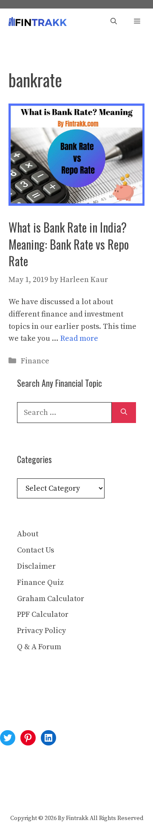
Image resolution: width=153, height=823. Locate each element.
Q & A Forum (39, 647)
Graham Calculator (50, 599)
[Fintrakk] (37, 21)
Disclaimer (36, 566)
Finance (35, 361)
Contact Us (35, 550)
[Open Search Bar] (113, 21)
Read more (79, 338)
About (27, 534)
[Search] (124, 412)
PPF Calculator (42, 614)
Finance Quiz (40, 582)
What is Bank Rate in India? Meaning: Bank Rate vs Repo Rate (68, 244)
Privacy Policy (41, 631)
